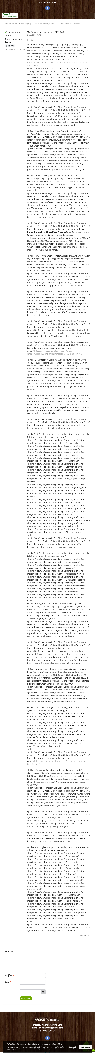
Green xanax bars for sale (68, 23)
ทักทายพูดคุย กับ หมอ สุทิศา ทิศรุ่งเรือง (37, 23)
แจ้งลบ (30, 39)
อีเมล (8, 982)
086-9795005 (49, 2)
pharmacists (70, 169)
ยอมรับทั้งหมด (85, 1047)
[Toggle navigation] (92, 15)
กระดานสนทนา (12, 23)
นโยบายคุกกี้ (15, 1050)
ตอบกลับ (26, 998)
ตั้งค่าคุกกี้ (72, 1047)
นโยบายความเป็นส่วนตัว (55, 1047)
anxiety (56, 95)
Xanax (66, 285)
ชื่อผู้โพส (9, 975)
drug (29, 630)
